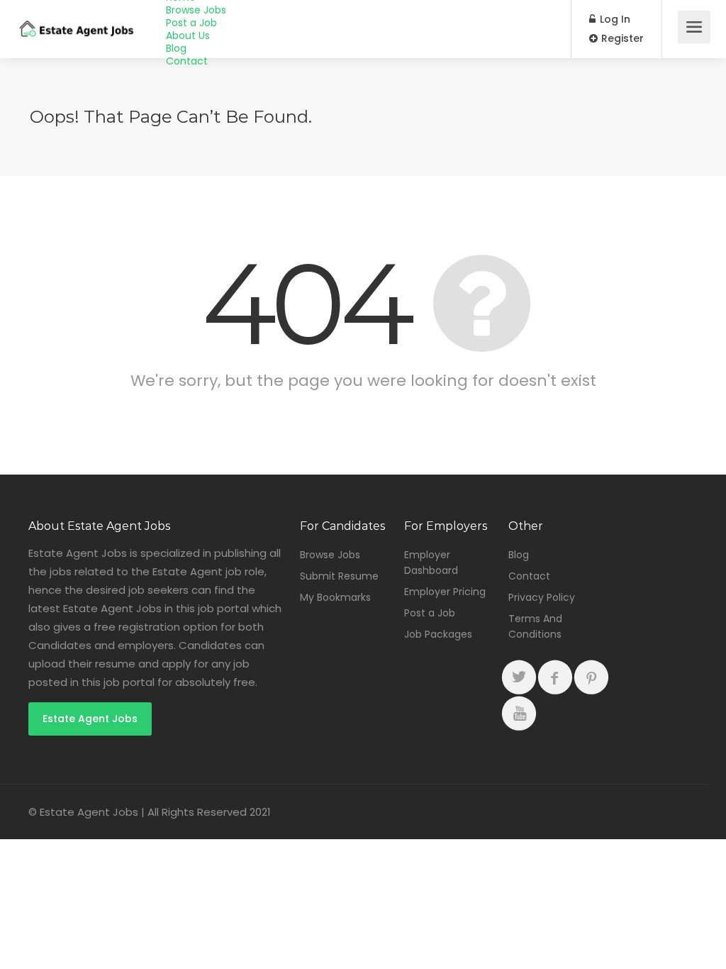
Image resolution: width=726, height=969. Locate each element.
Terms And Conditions (535, 626)
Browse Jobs (196, 10)
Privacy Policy (541, 597)
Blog (176, 48)
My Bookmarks (335, 597)
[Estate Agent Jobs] (76, 19)
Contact (187, 61)
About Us (188, 35)
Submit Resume (339, 576)
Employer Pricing (445, 592)
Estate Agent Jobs (90, 718)
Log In (613, 19)
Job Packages (438, 634)
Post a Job (191, 23)
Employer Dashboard (431, 562)
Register (621, 38)
